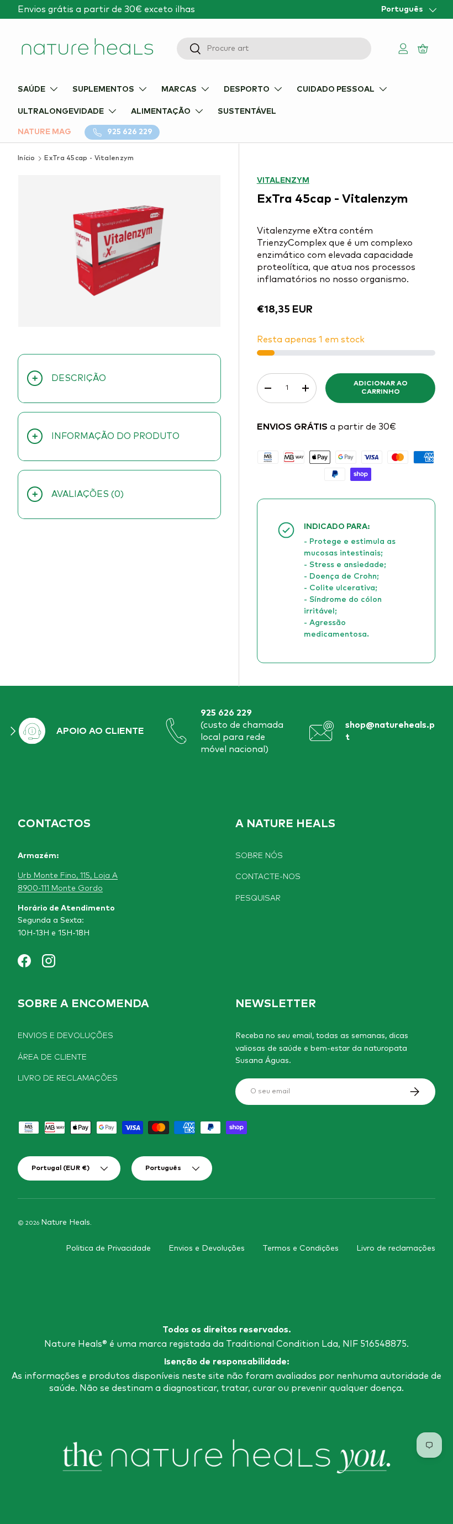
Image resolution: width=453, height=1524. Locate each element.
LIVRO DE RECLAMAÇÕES (68, 1078)
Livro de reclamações (395, 1248)
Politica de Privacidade (108, 1248)
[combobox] (274, 49)
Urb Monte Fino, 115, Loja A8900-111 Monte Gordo (68, 882)
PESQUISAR (258, 898)
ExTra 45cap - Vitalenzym (89, 158)
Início (26, 158)
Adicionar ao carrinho (381, 387)
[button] (424, 48)
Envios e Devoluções (206, 1248)
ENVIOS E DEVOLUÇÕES (65, 1036)
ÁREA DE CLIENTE (52, 1057)
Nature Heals (65, 1222)
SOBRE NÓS (259, 856)
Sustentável (247, 111)
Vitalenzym (283, 180)
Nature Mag (44, 132)
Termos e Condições (300, 1248)
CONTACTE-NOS (268, 877)
